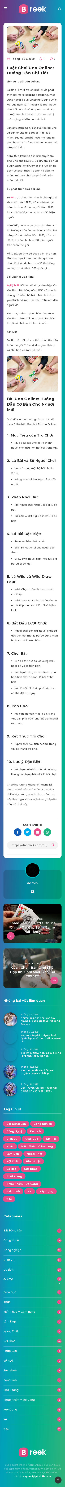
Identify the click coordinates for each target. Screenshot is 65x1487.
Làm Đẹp (12, 1153)
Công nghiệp (43, 1123)
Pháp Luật (33, 1161)
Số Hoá (11, 1168)
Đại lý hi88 (13, 285)
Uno (13, 197)
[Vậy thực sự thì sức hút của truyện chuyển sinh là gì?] (10, 1072)
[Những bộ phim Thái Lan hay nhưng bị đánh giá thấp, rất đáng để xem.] (10, 1019)
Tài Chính (13, 1191)
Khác (10, 1146)
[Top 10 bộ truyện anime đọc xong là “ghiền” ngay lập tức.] (10, 1054)
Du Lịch (35, 1131)
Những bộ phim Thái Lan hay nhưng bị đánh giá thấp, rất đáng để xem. (40, 1021)
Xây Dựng (46, 1191)
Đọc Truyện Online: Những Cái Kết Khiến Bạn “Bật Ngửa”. (39, 1089)
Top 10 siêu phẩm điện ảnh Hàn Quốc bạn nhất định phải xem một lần (41, 1038)
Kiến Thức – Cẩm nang (19, 1312)
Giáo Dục (31, 1138)
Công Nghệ (14, 1131)
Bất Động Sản (16, 1123)
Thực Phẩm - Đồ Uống (22, 1184)
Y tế (9, 1199)
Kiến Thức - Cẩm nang (37, 1146)
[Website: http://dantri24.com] (32, 891)
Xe (30, 1191)
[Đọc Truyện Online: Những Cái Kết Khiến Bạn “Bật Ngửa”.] (10, 1089)
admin (32, 883)
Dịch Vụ (12, 1138)
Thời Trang (14, 1176)
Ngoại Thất (34, 1153)
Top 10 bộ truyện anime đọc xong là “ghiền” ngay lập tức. (41, 1054)
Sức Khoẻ (30, 1168)
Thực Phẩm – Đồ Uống (19, 1400)
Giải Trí (51, 1138)
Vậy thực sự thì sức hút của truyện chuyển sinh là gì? (37, 1072)
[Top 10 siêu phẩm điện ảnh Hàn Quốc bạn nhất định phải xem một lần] (10, 1037)
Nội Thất (12, 1161)
